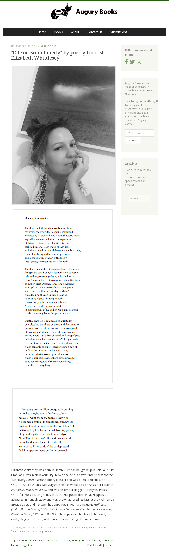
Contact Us (94, 32)
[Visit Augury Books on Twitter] (132, 62)
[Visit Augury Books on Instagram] (139, 62)
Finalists (93, 527)
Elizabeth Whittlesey (77, 527)
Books (58, 32)
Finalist (42, 527)
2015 (62, 527)
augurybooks (47, 46)
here (127, 173)
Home (42, 32)
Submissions (118, 32)
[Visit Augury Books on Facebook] (126, 62)
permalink (48, 531)
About (75, 32)
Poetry (103, 527)
